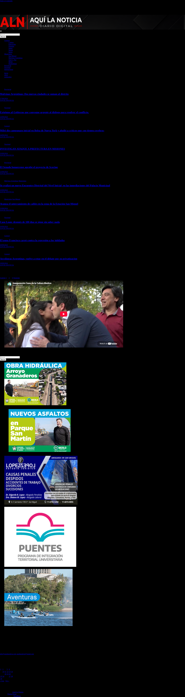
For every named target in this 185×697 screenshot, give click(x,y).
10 (3, 672)
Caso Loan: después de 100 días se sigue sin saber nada (30, 222)
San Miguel (12, 56)
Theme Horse (11, 694)
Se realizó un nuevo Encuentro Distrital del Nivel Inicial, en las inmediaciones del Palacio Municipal (55, 185)
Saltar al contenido (6, 1)
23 (1, 676)
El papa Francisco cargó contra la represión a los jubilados (32, 240)
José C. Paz (12, 60)
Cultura (11, 42)
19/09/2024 (4, 263)
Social (11, 50)
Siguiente (16, 278)
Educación (12, 44)
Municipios (8, 54)
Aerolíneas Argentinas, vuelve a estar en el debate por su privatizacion (38, 258)
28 (12, 676)
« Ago (2, 681)
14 (12, 672)
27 (10, 676)
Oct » (7, 681)
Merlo (11, 62)
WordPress (17, 696)
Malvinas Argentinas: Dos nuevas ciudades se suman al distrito (34, 94)
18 (5, 674)
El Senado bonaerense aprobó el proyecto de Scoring (29, 167)
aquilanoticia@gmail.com (25, 654)
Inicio (10, 52)
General (7, 40)
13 (10, 672)
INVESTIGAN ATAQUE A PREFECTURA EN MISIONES (32, 148)
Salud (10, 48)
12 (7, 672)
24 (3, 676)
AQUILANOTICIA (7, 100)
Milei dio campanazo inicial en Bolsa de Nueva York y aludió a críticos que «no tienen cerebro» (52, 130)
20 (10, 674)
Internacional (8, 69)
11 (5, 672)
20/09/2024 (4, 226)
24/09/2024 (4, 117)
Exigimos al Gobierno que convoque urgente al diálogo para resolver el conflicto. (44, 112)
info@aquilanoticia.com (8, 654)
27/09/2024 (4, 98)
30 (1, 679)
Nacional (7, 67)
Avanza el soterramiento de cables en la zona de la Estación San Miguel (39, 203)
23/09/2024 (4, 153)
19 (7, 674)
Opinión (11, 46)
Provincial (7, 66)
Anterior (3, 278)
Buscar (2, 32)
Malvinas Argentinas (15, 58)
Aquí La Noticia (17, 692)
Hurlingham (13, 64)
